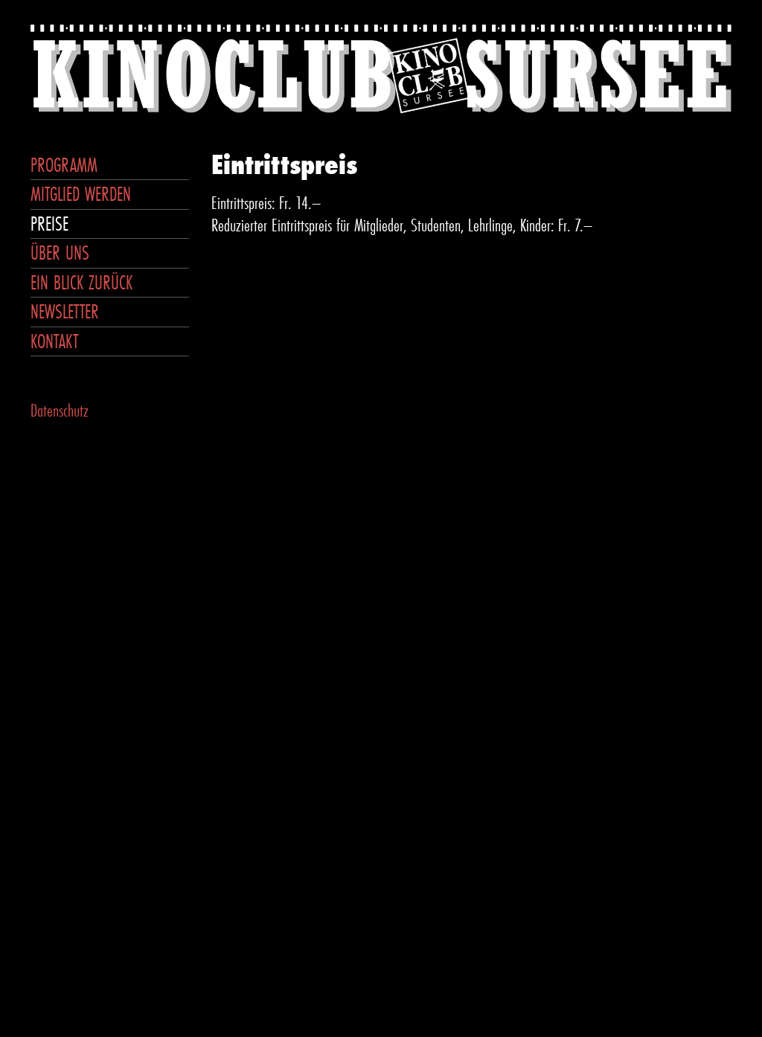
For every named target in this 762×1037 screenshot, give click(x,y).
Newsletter (65, 311)
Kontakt (54, 341)
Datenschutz (60, 410)
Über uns (60, 253)
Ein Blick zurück (81, 282)
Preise (49, 224)
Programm (64, 165)
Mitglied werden (81, 194)
